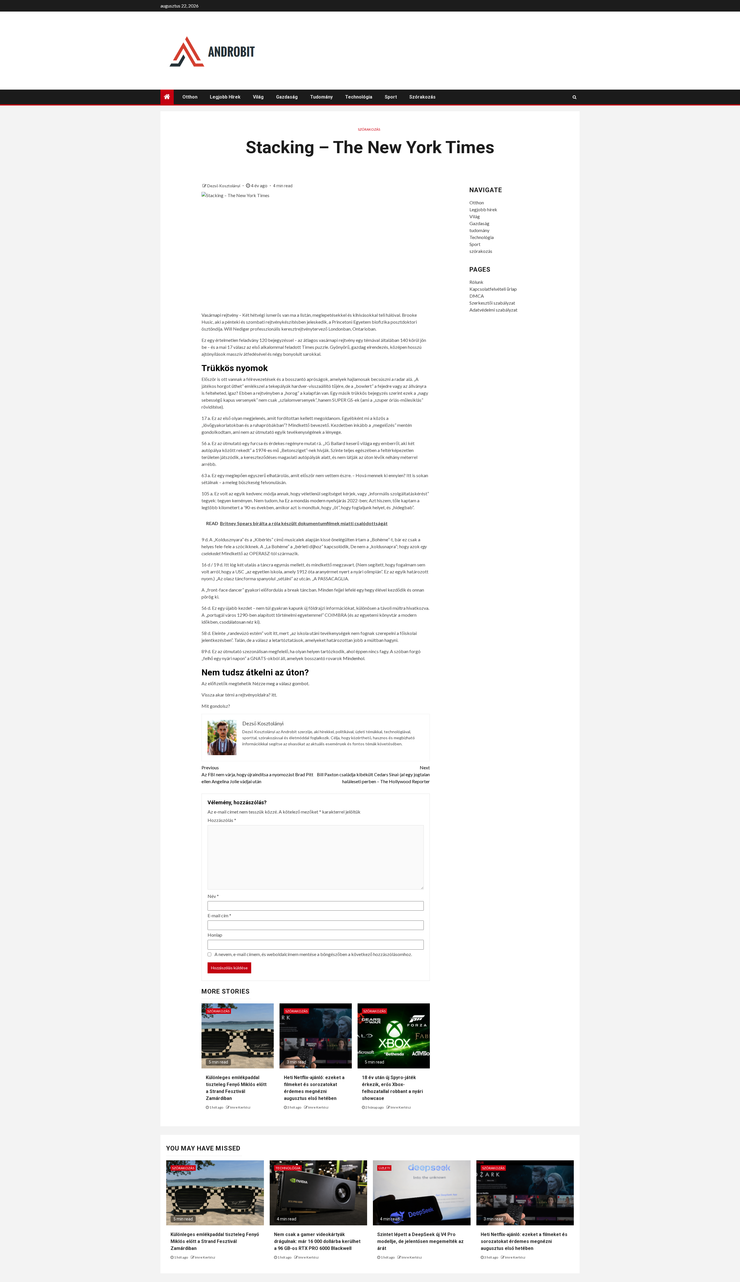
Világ (258, 97)
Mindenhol (353, 658)
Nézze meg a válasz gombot (280, 683)
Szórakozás (369, 129)
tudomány (321, 97)
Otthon (189, 97)
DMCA (476, 296)
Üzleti (384, 1168)
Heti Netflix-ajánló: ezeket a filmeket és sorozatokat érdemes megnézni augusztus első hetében (524, 1241)
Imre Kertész (240, 1107)
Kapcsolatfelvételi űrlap (493, 289)
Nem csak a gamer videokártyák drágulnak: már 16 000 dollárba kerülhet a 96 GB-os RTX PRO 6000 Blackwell (317, 1241)
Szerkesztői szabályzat (492, 302)
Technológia (358, 97)
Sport (391, 97)
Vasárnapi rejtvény (220, 315)
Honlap (215, 935)
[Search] (574, 97)
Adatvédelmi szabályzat (493, 309)
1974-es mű (267, 450)
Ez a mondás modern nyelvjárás (315, 500)
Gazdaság (287, 97)
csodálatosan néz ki (238, 622)
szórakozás (422, 97)
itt (273, 694)
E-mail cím (219, 915)
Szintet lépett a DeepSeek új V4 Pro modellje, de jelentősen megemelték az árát (420, 1241)
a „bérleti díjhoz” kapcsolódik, (319, 546)
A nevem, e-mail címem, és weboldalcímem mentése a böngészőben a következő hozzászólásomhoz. (313, 954)
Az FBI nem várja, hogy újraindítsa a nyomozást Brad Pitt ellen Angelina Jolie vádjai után (257, 774)
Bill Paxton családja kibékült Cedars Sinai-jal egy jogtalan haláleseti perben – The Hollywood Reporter (373, 774)
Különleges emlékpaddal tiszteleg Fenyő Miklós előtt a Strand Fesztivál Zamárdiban (215, 1241)
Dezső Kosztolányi (224, 185)
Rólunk (476, 282)
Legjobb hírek (225, 97)
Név (213, 896)
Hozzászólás (222, 820)
